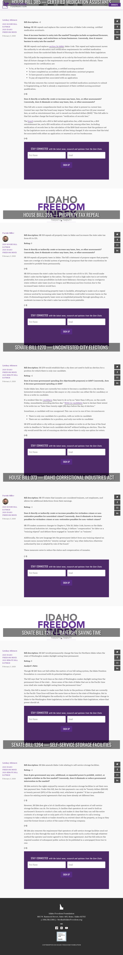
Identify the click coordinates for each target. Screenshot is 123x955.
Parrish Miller (8, 233)
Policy (71, 4)
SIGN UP (66, 164)
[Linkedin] (117, 37)
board (30, 121)
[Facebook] (117, 26)
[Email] (117, 32)
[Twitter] (117, 21)
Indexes (51, 4)
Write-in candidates (74, 402)
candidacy (47, 399)
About (41, 4)
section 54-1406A (56, 46)
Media (80, 4)
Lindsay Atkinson (9, 20)
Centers (61, 4)
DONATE (114, 4)
